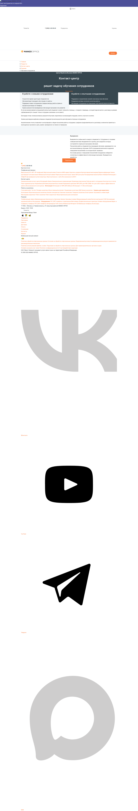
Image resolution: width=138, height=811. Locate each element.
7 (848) (50, 28)
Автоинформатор (31, 177)
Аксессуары (95, 203)
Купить (113, 53)
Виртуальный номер (50, 172)
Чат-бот (34, 190)
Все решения (36, 201)
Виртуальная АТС (26, 172)
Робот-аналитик (41, 194)
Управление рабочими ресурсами (45, 183)
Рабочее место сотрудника (94, 181)
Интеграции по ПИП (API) (60, 186)
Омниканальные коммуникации (62, 181)
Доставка (24, 224)
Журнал (23, 233)
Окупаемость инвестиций (101, 192)
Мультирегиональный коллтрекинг (67, 194)
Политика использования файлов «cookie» (34, 245)
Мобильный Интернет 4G (70, 203)
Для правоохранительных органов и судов (88, 245)
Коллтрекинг (25, 192)
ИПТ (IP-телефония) (38, 172)
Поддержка (64, 28)
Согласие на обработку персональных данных (61, 241)
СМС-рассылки (79, 174)
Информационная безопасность (44, 199)
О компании (24, 229)
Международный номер (84, 199)
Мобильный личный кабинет (47, 174)
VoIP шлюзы (59, 203)
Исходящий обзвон (46, 181)
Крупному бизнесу (60, 199)
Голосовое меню (33, 174)
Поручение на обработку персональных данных (61, 245)
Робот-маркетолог (51, 194)
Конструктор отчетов (109, 181)
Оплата (23, 227)
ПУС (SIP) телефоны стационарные (60, 201)
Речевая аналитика (42, 190)
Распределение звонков (91, 174)
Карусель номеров (75, 172)
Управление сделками (69, 183)
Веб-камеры (75, 201)
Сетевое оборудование (105, 201)
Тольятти (26, 28)
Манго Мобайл (103, 174)
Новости (23, 222)
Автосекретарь (42, 177)
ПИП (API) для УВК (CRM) (84, 183)
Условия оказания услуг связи (30, 248)
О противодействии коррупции (68, 248)
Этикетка (59, 172)
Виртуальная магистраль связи (65, 174)
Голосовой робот (26, 190)
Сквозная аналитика (66, 192)
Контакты (24, 231)
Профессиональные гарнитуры (88, 201)
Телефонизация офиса (28, 199)
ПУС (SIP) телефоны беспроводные (45, 203)
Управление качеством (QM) (73, 190)
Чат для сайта (96, 183)
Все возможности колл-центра (35, 186)
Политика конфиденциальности (49, 248)
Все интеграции (87, 186)
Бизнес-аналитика (87, 190)
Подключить (69, 91)
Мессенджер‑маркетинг (28, 194)
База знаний (59, 183)
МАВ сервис (65, 172)
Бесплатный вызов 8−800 (99, 199)
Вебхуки (70, 186)
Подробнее (3, 5)
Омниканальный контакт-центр (30, 181)
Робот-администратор (28, 183)
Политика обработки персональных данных (34, 241)
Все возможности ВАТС (69, 177)
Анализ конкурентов (53, 192)
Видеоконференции (104, 172)
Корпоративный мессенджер (89, 172)
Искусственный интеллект (56, 190)
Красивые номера (71, 199)
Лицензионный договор (83, 241)
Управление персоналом (79, 181)
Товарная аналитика (78, 192)
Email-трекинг (89, 192)
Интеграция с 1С (78, 186)
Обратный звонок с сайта (54, 177)
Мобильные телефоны (85, 203)
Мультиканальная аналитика (38, 192)
